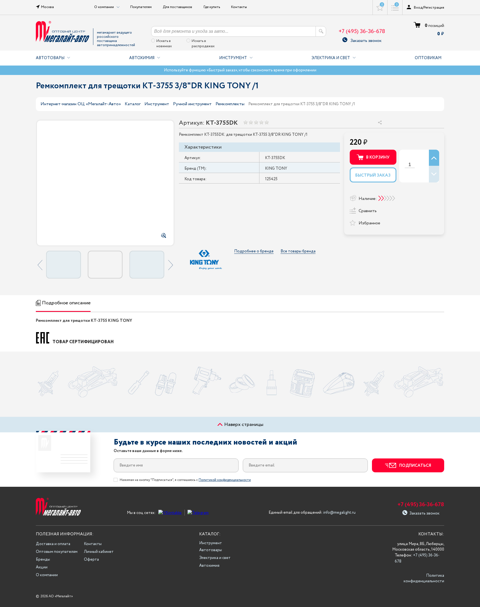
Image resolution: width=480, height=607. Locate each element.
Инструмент (233, 58)
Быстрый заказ (373, 175)
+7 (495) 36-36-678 (362, 31)
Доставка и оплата (53, 544)
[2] (251, 122)
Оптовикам (428, 58)
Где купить (212, 6)
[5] (266, 122)
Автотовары (50, 58)
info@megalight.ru (339, 512)
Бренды (43, 559)
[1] (245, 122)
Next (170, 265)
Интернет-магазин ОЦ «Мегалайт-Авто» (81, 104)
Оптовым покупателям (57, 552)
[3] (256, 122)
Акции (42, 567)
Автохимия (141, 58)
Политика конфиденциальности (424, 578)
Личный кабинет (99, 552)
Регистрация (434, 7)
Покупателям (141, 6)
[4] (261, 122)
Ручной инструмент (192, 104)
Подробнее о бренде (254, 251)
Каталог (133, 104)
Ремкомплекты (230, 104)
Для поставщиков (177, 6)
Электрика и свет (330, 58)
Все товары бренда (298, 251)
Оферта (91, 559)
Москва (47, 6)
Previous (40, 265)
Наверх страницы (243, 424)
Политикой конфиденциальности (225, 480)
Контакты (239, 6)
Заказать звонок (366, 39)
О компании (47, 575)
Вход (418, 7)
